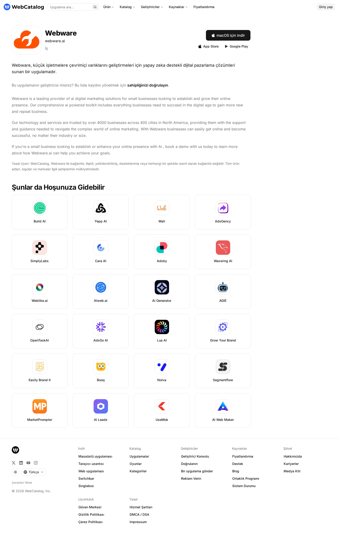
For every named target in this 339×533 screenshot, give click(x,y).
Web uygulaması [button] (91, 471)
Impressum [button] (138, 522)
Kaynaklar (176, 7)
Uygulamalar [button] (139, 456)
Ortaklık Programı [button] (245, 478)
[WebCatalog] (15, 450)
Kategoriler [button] (138, 471)
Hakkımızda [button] (293, 456)
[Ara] (95, 7)
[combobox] (33, 472)
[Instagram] (36, 463)
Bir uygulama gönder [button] (197, 471)
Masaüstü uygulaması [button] (95, 456)
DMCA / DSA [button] (139, 514)
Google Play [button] (239, 46)
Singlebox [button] (86, 486)
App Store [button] (211, 46)
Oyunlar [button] (136, 464)
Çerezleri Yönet (22, 482)
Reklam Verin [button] (191, 478)
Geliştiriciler (150, 7)
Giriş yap (326, 7)
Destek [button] (237, 464)
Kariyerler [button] (291, 464)
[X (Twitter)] (13, 463)
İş (46, 48)
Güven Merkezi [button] (89, 507)
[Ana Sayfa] (24, 7)
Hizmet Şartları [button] (141, 507)
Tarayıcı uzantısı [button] (91, 464)
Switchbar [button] (86, 478)
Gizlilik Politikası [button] (91, 514)
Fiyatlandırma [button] (242, 456)
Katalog (126, 7)
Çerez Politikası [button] (90, 522)
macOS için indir (231, 35)
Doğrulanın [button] (189, 464)
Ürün (106, 7)
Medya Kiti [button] (292, 471)
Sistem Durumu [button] (244, 486)
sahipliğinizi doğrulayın (147, 85)
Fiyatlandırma (203, 7)
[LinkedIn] (21, 463)
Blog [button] (235, 471)
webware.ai (55, 41)
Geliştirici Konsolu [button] (195, 456)
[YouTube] (28, 463)
